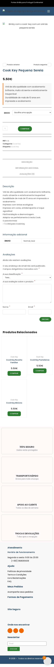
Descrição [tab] (27, 162)
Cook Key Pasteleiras (39, 360)
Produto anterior (13, 65)
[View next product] (49, 64)
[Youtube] (21, 630)
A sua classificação (12, 274)
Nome (6, 306)
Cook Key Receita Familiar (14, 361)
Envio (7, 112)
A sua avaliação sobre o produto (19, 281)
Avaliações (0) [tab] (27, 174)
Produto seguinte (40, 65)
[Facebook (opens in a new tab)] (25, 5)
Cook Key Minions (14, 403)
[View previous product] (4, 64)
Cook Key (17, 144)
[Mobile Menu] (48, 11)
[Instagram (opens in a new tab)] (28, 5)
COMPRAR (24, 129)
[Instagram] (15, 630)
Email (31, 306)
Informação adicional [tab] (27, 168)
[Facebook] (10, 630)
